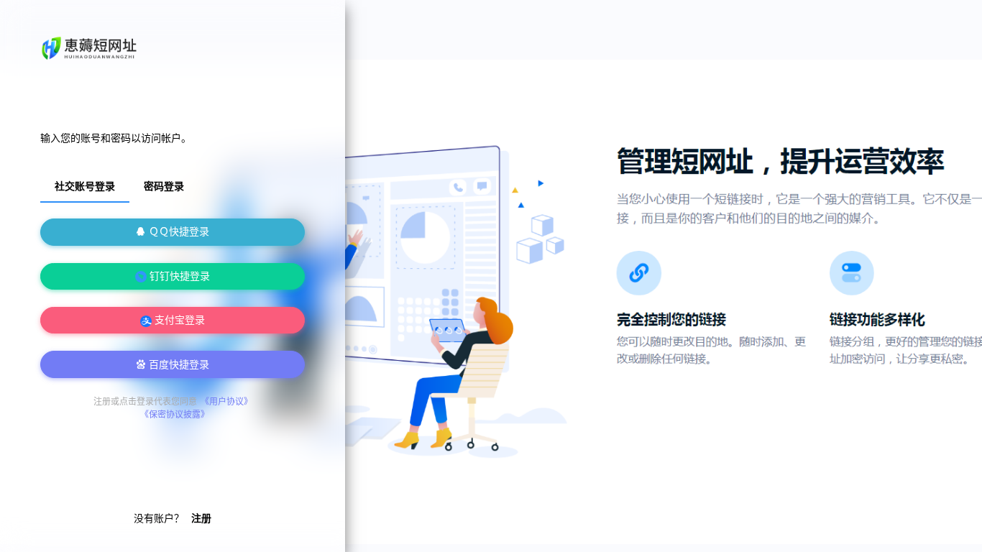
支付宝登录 (178, 320)
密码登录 (164, 186)
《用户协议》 (226, 402)
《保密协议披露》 (174, 414)
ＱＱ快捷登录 (177, 232)
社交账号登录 (85, 186)
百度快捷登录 (177, 365)
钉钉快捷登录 (178, 276)
